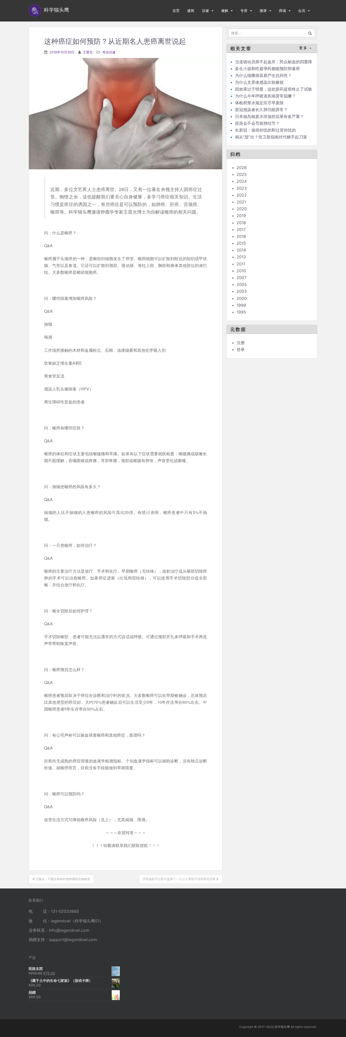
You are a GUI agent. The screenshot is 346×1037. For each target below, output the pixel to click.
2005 (242, 284)
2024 (242, 181)
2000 (242, 298)
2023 (242, 188)
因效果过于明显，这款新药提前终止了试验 (273, 89)
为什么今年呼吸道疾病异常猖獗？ (265, 95)
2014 (241, 250)
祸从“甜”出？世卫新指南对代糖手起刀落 (271, 136)
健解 (224, 10)
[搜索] (310, 33)
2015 (241, 243)
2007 (241, 277)
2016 (241, 236)
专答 (243, 10)
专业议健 (109, 52)
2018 (241, 222)
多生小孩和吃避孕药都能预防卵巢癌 (267, 68)
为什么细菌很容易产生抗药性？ (263, 75)
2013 (241, 256)
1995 (241, 312)
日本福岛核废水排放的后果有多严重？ (269, 116)
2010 (241, 270)
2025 (242, 174)
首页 (176, 10)
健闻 (190, 10)
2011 (241, 263)
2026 (242, 167)
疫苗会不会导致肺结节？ (257, 123)
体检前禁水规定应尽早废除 (259, 102)
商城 (282, 10)
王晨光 (88, 52)
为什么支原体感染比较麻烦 (259, 82)
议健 (205, 10)
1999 (241, 305)
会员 (301, 10)
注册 (241, 342)
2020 (242, 208)
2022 (242, 195)
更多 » (305, 48)
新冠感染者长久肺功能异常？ (261, 109)
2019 (241, 215)
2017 (241, 229)
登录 (241, 349)
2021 (241, 201)
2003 (242, 291)
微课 (263, 10)
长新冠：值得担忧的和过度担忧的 (265, 130)
